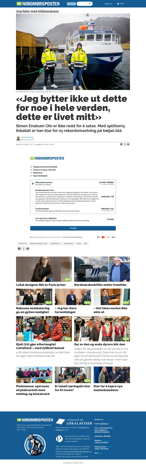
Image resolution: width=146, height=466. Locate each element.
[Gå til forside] (38, 4)
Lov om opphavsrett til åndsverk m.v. (77, 451)
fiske (78, 244)
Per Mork (109, 447)
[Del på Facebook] (121, 144)
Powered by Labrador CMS (73, 463)
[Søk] (90, 4)
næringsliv (55, 244)
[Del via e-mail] (128, 144)
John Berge (106, 440)
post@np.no (104, 424)
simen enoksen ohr (38, 244)
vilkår (100, 453)
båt (85, 244)
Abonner (71, 4)
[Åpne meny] (121, 3)
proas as (22, 244)
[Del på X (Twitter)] (124, 144)
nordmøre (68, 244)
